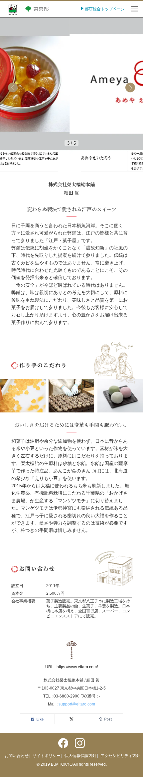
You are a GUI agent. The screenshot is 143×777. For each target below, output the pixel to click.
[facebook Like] (37, 719)
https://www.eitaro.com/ (77, 667)
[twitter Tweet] (71, 719)
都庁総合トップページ (104, 9)
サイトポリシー (47, 756)
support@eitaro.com (77, 704)
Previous (13, 87)
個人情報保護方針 (80, 756)
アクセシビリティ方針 (120, 756)
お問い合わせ (17, 756)
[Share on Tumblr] (106, 719)
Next (130, 87)
